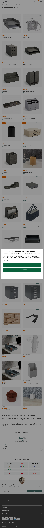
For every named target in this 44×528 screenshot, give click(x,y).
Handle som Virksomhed (22, 265)
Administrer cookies (22, 274)
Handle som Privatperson (22, 270)
